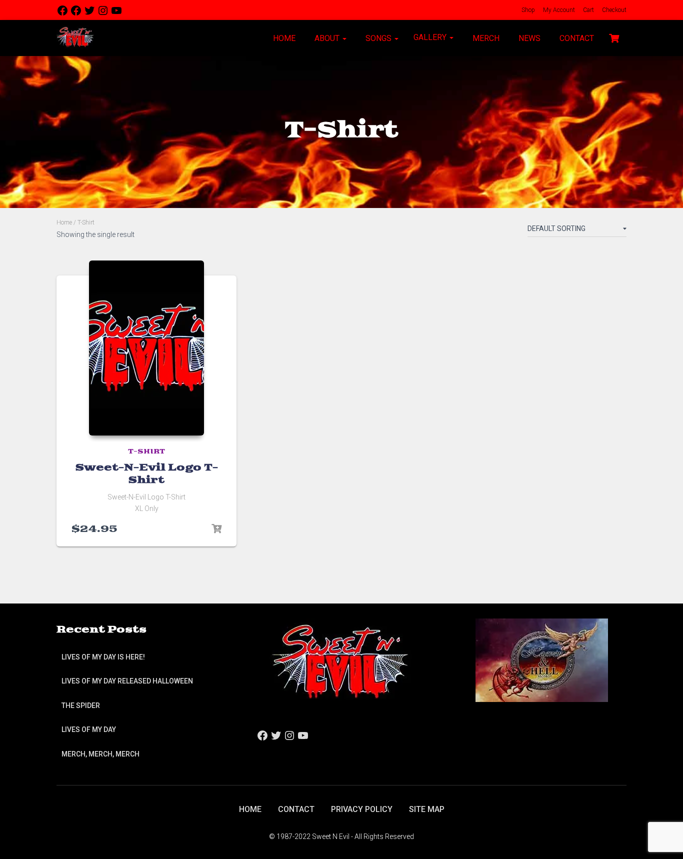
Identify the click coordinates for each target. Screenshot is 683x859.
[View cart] (614, 37)
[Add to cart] (217, 529)
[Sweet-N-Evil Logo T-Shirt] (146, 348)
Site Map (426, 809)
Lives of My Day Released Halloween (127, 681)
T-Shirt (146, 452)
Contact (576, 38)
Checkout (613, 10)
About (327, 38)
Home (283, 38)
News (528, 38)
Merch (485, 38)
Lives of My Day (89, 730)
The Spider (81, 706)
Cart (588, 10)
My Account (558, 10)
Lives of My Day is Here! (103, 657)
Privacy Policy (361, 809)
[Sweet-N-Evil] (75, 38)
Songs (379, 38)
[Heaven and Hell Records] (542, 660)
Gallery (431, 37)
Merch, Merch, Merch (101, 754)
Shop (527, 10)
